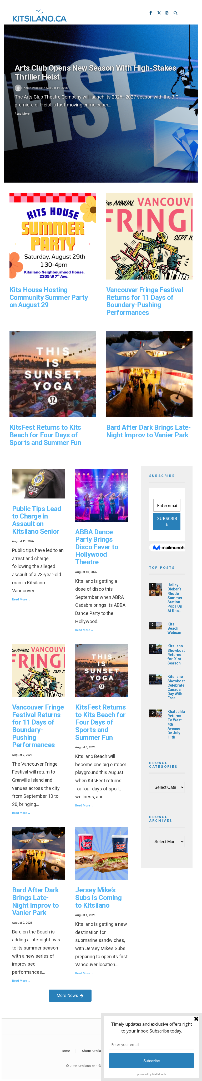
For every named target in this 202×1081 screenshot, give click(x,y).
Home (65, 1051)
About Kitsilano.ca (95, 1051)
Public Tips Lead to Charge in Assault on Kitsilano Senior (36, 520)
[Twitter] (159, 13)
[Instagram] (167, 13)
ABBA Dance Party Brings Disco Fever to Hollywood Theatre (96, 547)
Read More (22, 113)
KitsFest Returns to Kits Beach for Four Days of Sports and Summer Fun (45, 434)
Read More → (21, 599)
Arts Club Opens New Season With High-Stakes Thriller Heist (95, 72)
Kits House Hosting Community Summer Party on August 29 (48, 297)
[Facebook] (151, 13)
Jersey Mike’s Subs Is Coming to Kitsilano (98, 897)
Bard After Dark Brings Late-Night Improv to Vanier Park (148, 431)
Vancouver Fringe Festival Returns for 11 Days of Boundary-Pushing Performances (144, 301)
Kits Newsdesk (33, 88)
